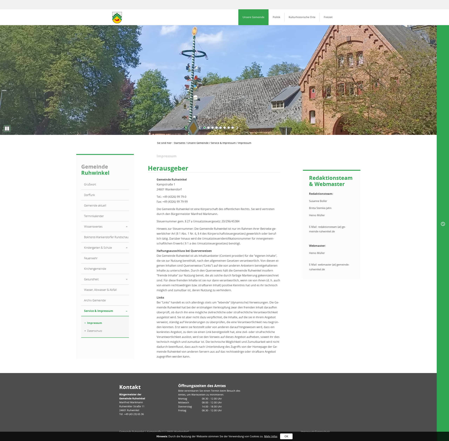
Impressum (94, 323)
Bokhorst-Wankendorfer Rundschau (106, 237)
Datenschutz (94, 330)
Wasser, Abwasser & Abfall (100, 290)
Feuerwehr (91, 258)
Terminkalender (94, 216)
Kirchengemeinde (95, 269)
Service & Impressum (223, 143)
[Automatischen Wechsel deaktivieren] (7, 128)
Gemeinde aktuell (95, 205)
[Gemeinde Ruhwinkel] (117, 17)
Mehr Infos (270, 436)
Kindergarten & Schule (98, 248)
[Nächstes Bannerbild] (237, 127)
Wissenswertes (93, 226)
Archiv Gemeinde (95, 300)
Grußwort (90, 184)
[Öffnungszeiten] (443, 224)
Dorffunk (89, 195)
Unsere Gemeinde (253, 17)
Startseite (179, 143)
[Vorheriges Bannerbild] (200, 127)
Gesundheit (91, 279)
